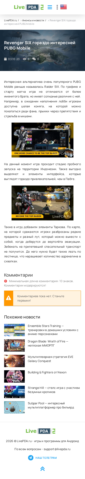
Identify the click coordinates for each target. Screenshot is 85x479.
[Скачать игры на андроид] (29, 7)
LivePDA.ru (10, 20)
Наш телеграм (46, 458)
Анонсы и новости (33, 20)
